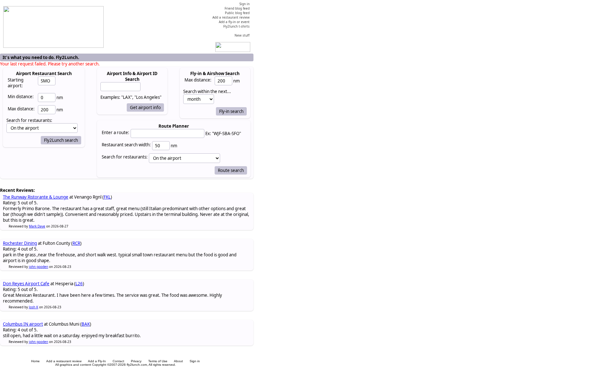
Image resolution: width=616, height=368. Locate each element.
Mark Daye (37, 226)
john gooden (38, 266)
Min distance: (21, 96)
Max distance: (21, 109)
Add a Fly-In (97, 361)
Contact (118, 361)
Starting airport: (15, 83)
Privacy (136, 361)
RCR (76, 243)
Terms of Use (157, 361)
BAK (85, 324)
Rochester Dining (20, 243)
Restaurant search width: (126, 145)
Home (35, 361)
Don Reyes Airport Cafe (26, 284)
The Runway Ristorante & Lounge (35, 197)
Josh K (33, 307)
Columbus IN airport (23, 324)
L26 (79, 284)
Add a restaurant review (63, 361)
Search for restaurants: (125, 157)
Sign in (195, 361)
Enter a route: (115, 132)
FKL (107, 197)
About (178, 361)
